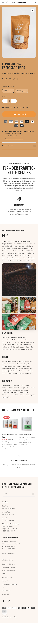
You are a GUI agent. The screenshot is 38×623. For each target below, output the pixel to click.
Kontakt (5, 581)
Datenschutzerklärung (9, 586)
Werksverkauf (7, 577)
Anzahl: (4, 97)
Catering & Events (8, 564)
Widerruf (5, 594)
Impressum (6, 590)
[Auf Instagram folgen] (8, 601)
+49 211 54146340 (8, 508)
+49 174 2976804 (8, 514)
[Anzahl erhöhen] (14, 101)
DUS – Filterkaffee (26, 435)
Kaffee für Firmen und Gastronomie (8, 569)
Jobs (3, 574)
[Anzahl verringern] (4, 101)
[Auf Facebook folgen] (3, 601)
